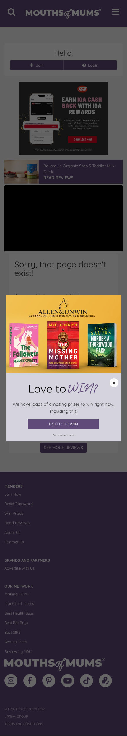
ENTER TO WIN (63, 424)
